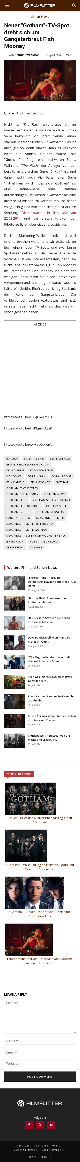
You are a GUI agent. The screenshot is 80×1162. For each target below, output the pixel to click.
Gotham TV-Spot (18, 512)
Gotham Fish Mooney (22, 494)
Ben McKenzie (60, 458)
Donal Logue (62, 476)
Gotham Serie (16, 500)
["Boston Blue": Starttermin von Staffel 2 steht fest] (14, 603)
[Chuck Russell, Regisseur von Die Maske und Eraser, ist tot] (14, 741)
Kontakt (56, 1145)
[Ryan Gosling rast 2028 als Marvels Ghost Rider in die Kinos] (14, 682)
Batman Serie (34, 458)
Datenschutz (40, 1145)
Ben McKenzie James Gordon (27, 464)
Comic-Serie (15, 470)
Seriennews (15, 547)
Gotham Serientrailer (23, 506)
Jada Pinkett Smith (50, 518)
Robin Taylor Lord (44, 541)
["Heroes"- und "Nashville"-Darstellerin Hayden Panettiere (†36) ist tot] (14, 583)
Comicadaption (41, 470)
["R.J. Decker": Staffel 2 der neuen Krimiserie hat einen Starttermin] (14, 623)
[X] (40, 1125)
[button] (7, 5)
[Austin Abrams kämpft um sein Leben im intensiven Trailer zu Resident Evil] (14, 721)
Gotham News (54, 494)
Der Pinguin (37, 476)
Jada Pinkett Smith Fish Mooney (30, 524)
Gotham (62, 482)
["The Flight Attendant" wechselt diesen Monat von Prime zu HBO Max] (14, 662)
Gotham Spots (57, 506)
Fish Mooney (40, 482)
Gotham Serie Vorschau (51, 500)
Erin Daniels (15, 482)
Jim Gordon (15, 541)
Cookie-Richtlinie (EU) (54, 1150)
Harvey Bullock (18, 518)
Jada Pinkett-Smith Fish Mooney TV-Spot (36, 535)
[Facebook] (29, 1125)
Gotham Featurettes (22, 488)
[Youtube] (51, 1125)
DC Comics (14, 476)
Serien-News (40, 16)
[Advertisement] (40, 367)
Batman (12, 458)
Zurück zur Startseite (26, 1150)
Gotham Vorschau (51, 512)
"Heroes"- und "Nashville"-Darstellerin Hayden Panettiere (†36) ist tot (52, 582)
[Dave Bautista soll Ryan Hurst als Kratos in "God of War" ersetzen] (14, 642)
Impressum (23, 1145)
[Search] (74, 5)
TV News (36, 547)
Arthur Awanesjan (27, 55)
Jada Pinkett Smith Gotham (26, 529)
